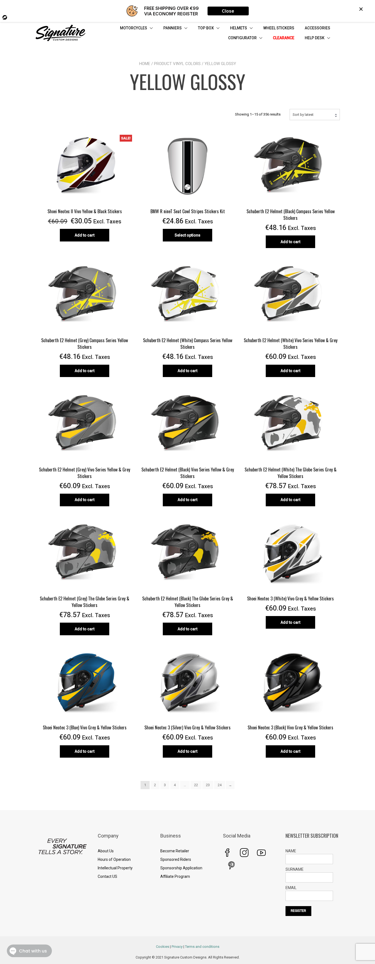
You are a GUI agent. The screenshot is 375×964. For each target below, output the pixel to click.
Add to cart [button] (84, 235)
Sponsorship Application (181, 868)
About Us (106, 851)
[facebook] (227, 852)
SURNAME (295, 869)
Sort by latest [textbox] (303, 115)
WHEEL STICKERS (278, 28)
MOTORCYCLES (133, 28)
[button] (361, 9)
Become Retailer (174, 851)
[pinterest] (231, 865)
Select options (187, 235)
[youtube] (261, 852)
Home (144, 63)
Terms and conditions (202, 947)
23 (208, 785)
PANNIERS (172, 28)
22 (196, 785)
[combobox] (315, 114)
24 (220, 785)
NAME (291, 851)
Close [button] (228, 11)
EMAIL (291, 888)
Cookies (162, 947)
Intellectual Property (115, 868)
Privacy (177, 947)
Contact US (107, 876)
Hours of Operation (114, 859)
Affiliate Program (175, 876)
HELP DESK (314, 38)
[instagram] (244, 852)
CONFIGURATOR (242, 38)
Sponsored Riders (175, 859)
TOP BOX (206, 28)
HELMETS (238, 28)
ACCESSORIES (317, 28)
